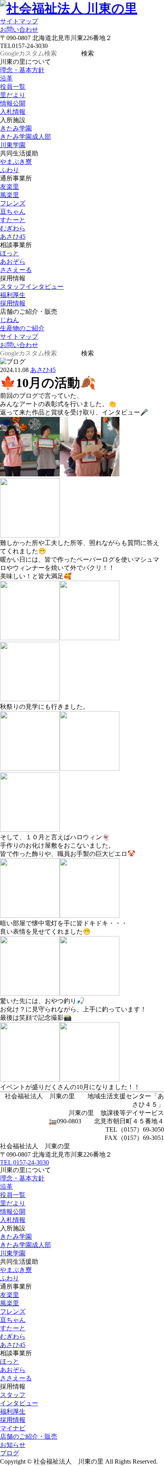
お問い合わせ (19, 29)
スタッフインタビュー (32, 286)
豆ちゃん (12, 211)
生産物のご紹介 (22, 328)
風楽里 (9, 195)
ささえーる (16, 270)
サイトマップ (19, 21)
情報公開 (12, 103)
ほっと (9, 253)
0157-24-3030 (24, 1162)
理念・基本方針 (22, 70)
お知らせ (12, 1444)
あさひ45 (12, 236)
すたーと (12, 220)
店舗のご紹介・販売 (28, 1436)
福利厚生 (12, 295)
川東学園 (12, 145)
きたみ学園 (16, 128)
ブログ (9, 1453)
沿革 (6, 78)
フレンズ (12, 203)
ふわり (9, 170)
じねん (9, 320)
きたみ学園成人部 (25, 136)
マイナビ (12, 1428)
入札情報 (12, 111)
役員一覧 (12, 86)
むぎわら (12, 228)
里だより (12, 95)
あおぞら (12, 261)
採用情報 (12, 303)
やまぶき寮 (16, 161)
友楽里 (9, 186)
